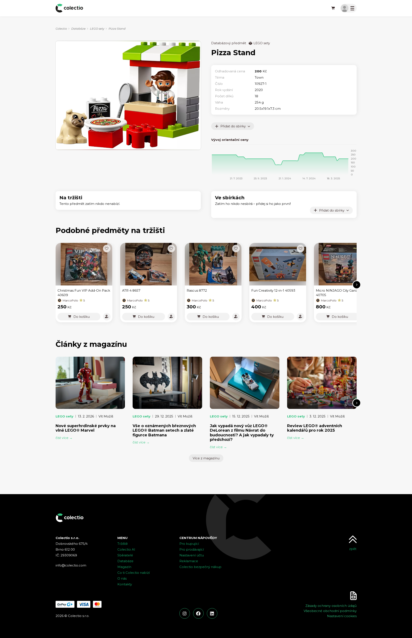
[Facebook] (198, 613)
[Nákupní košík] (333, 8)
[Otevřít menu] (348, 8)
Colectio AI (126, 549)
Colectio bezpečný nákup (200, 567)
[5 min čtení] (322, 383)
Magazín (124, 567)
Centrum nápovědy (198, 538)
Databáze (78, 28)
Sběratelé (125, 555)
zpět (352, 549)
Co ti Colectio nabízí (133, 573)
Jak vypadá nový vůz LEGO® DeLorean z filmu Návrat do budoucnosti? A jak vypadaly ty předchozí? (242, 432)
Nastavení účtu (191, 555)
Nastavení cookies (342, 616)
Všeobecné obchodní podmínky (330, 611)
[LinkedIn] (212, 613)
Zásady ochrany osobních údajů (331, 606)
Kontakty (124, 584)
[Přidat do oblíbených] (107, 248)
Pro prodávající (191, 549)
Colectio (61, 28)
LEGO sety (97, 28)
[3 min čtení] (90, 383)
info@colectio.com (71, 565)
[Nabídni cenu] (107, 316)
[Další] (356, 284)
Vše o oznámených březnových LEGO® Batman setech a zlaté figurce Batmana (164, 430)
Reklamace (188, 561)
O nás (122, 578)
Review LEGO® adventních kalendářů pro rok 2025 (314, 428)
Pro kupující (189, 544)
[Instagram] (184, 613)
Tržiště (122, 544)
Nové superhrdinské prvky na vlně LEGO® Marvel (86, 428)
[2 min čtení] (244, 383)
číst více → (64, 438)
